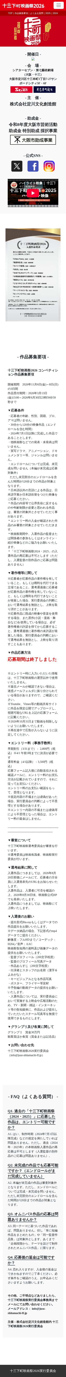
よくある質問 (36, 13)
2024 (55, 13)
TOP (10, 13)
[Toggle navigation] (59, 5)
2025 (48, 13)
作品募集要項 (21, 13)
